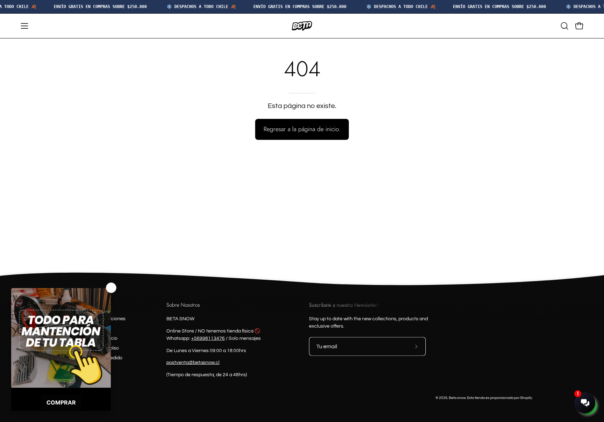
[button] (564, 26)
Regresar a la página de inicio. (302, 129)
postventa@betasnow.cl (193, 362)
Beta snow (457, 397)
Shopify (526, 397)
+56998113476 (208, 338)
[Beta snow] (302, 26)
